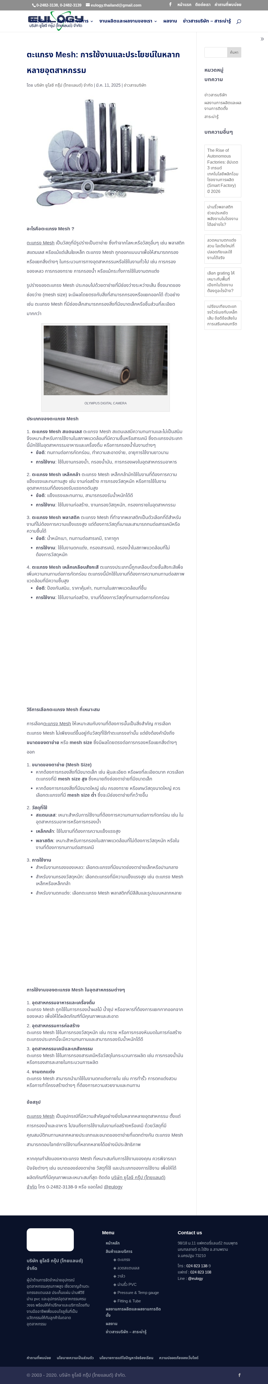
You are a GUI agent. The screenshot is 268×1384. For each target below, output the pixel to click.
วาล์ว (121, 1276)
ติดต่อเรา (203, 5)
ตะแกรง (124, 1260)
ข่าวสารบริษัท (135, 85)
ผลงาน (170, 22)
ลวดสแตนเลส (128, 1268)
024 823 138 (196, 1266)
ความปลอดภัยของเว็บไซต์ (178, 1358)
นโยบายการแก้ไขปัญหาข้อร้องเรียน (126, 1358)
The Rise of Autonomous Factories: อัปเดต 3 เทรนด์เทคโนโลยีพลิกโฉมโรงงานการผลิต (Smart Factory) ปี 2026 (222, 171)
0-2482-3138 (47, 5)
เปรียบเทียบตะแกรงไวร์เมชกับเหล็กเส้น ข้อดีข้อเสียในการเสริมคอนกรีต (222, 315)
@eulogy (113, 1187)
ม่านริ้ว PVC (127, 1285)
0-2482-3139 (70, 5)
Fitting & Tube (129, 1301)
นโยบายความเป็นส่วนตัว (75, 1358)
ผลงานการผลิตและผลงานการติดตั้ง (222, 106)
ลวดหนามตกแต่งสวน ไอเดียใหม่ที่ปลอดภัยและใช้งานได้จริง (221, 249)
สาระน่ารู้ (211, 117)
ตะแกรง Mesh (40, 243)
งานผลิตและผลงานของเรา (125, 22)
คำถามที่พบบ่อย (228, 5)
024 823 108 (200, 1272)
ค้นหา (234, 52)
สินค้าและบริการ (72, 22)
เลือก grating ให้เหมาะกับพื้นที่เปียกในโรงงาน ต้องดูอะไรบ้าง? (220, 282)
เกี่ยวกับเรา (40, 22)
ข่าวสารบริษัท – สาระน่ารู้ (207, 22)
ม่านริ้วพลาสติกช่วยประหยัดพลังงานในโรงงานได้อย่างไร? (222, 216)
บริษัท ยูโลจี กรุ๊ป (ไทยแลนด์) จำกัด (63, 85)
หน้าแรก (184, 5)
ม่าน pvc (33, 1299)
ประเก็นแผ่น (61, 1293)
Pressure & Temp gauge (138, 1293)
